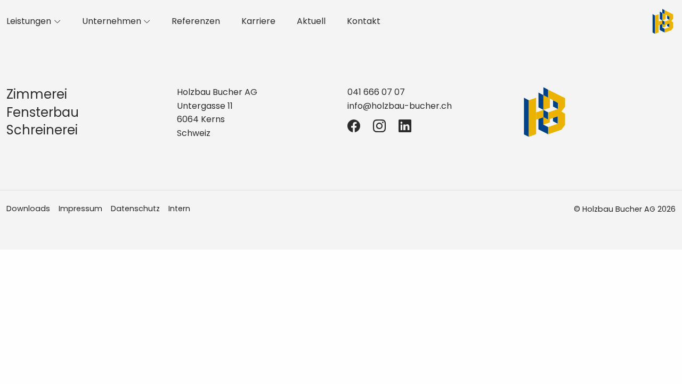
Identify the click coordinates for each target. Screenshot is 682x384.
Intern (179, 208)
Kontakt (363, 21)
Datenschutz (135, 208)
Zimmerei (36, 94)
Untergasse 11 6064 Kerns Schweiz (205, 119)
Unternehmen (111, 21)
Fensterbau (42, 112)
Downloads (28, 208)
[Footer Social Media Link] (354, 126)
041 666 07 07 (376, 92)
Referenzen (196, 21)
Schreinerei (42, 130)
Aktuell (311, 21)
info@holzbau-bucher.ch (399, 106)
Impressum (80, 208)
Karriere (258, 21)
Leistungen (28, 21)
